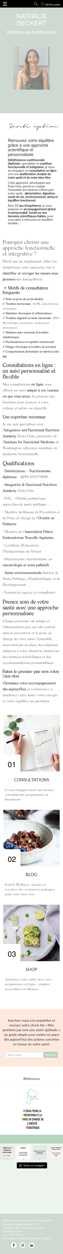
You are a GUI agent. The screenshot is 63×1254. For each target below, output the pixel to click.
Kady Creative (36, 1227)
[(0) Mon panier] (39, 3)
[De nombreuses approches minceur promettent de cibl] (7, 1153)
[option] (31, 1109)
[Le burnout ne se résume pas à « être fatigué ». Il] (23, 1153)
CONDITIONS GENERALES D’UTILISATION (28, 1220)
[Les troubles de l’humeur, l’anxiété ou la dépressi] (40, 1153)
